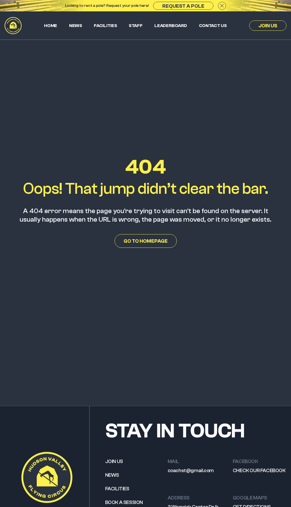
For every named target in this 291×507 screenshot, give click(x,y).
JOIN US (114, 461)
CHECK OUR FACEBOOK (259, 470)
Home (50, 25)
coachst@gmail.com (191, 470)
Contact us (213, 25)
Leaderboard (170, 25)
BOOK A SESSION (124, 502)
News (75, 25)
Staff (136, 25)
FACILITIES (117, 489)
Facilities (105, 25)
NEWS (112, 475)
